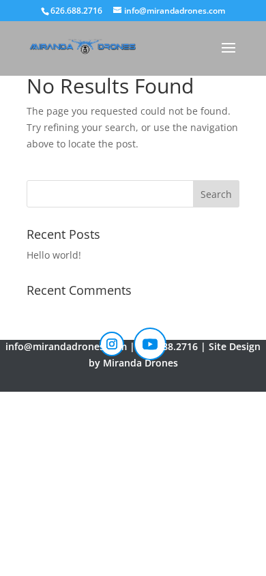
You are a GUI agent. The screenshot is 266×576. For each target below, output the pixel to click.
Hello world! (54, 254)
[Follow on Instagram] (112, 344)
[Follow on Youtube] (150, 344)
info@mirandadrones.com (66, 346)
